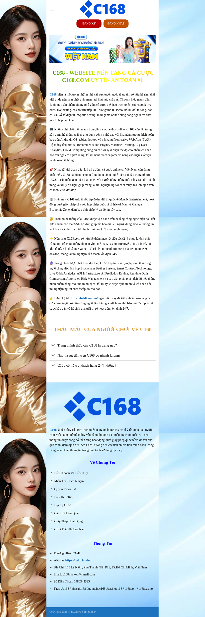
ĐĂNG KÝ (89, 23)
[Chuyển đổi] (53, 345)
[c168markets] (102, 9)
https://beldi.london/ (78, 560)
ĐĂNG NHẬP (116, 23)
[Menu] (51, 9)
